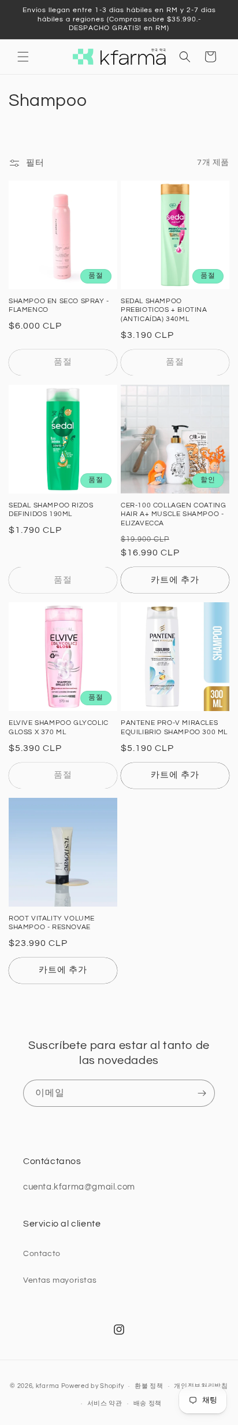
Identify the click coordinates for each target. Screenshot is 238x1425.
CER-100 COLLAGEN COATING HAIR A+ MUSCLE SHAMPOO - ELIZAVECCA (173, 514)
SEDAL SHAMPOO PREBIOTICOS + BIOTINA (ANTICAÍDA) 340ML (164, 310)
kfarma (48, 1386)
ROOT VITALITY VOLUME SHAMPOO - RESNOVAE (52, 923)
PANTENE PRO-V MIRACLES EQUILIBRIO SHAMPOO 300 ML (174, 727)
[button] (23, 56)
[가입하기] (201, 1093)
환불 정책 (149, 1386)
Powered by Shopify (92, 1386)
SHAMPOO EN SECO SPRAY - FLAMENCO (59, 305)
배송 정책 (147, 1403)
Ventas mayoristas (59, 1280)
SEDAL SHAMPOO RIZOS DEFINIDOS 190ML (51, 510)
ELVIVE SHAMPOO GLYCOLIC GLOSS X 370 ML (59, 727)
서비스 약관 (104, 1403)
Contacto (42, 1254)
